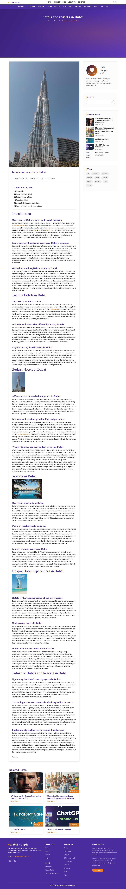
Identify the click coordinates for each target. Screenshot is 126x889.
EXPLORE (41, 6)
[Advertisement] (63, 37)
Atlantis (47, 230)
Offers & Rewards (69, 858)
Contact (81, 2)
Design (89, 177)
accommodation (19, 226)
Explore (66, 854)
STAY (96, 6)
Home (49, 2)
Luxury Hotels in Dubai (24, 194)
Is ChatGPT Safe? (101, 139)
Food (97, 177)
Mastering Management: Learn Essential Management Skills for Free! (104, 130)
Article (56, 21)
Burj (35, 230)
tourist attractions (24, 434)
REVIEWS (78, 6)
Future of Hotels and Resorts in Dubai (29, 206)
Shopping (67, 868)
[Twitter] (100, 73)
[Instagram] (113, 2)
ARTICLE (21, 6)
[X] (115, 2)
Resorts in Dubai (22, 200)
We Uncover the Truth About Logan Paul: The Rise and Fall (104, 120)
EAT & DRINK (31, 6)
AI (88, 174)
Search (47, 858)
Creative (104, 174)
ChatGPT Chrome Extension (102, 146)
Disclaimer (48, 866)
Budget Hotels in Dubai (24, 197)
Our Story (98, 870)
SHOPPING (87, 6)
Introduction (20, 191)
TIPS (102, 6)
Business (95, 174)
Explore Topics (60, 2)
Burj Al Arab (56, 309)
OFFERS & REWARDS (53, 6)
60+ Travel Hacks (102, 153)
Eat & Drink (67, 851)
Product (97, 181)
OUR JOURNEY (68, 6)
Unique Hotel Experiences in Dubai (28, 203)
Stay (65, 871)
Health (89, 181)
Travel (89, 185)
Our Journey (68, 861)
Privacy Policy (49, 870)
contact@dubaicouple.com (21, 856)
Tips (105, 181)
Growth (105, 177)
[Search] (107, 6)
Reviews (66, 864)
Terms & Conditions (51, 873)
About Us (72, 2)
